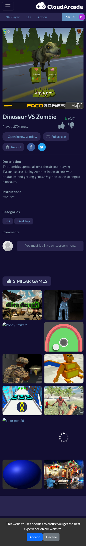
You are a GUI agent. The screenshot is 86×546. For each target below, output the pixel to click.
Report (16, 147)
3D (7, 221)
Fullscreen (58, 136)
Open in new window (22, 136)
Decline (51, 537)
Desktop (23, 221)
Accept (34, 537)
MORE (71, 17)
